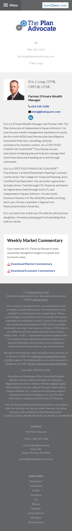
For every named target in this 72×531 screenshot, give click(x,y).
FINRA (53, 383)
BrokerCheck (40, 299)
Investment (36, 485)
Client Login (36, 63)
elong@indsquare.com (46, 111)
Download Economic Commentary (32, 270)
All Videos (36, 517)
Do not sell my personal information (47, 363)
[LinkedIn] (31, 117)
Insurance (36, 494)
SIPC (63, 383)
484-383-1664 (36, 49)
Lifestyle (36, 508)
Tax (36, 499)
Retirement (36, 481)
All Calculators (36, 522)
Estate (36, 490)
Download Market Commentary (31, 263)
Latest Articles (36, 513)
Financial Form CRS (38, 292)
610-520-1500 (40, 106)
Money (36, 503)
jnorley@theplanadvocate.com (36, 56)
